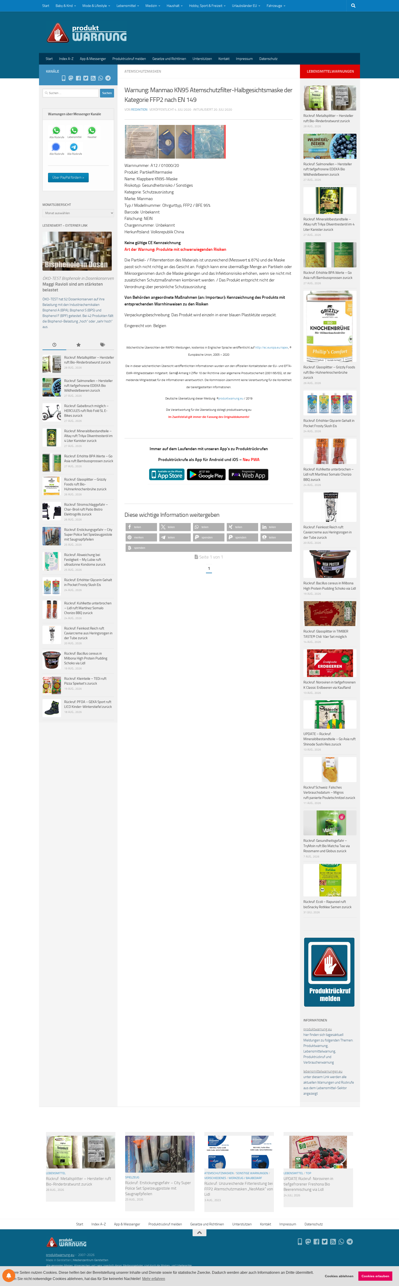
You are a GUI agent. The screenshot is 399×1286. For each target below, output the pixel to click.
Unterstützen (202, 59)
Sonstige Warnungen (252, 1173)
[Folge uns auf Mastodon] (71, 78)
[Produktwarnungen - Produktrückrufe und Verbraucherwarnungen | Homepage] (86, 32)
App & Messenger (93, 59)
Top (308, 1173)
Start (45, 6)
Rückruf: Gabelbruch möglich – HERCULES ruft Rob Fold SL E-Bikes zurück (86, 411)
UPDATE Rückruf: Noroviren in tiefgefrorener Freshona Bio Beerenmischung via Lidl (308, 1184)
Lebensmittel (126, 6)
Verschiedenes (215, 1178)
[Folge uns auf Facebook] (78, 78)
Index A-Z (66, 59)
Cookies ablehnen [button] (339, 1276)
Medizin (151, 6)
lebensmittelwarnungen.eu (322, 1071)
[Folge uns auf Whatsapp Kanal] (100, 78)
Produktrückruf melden (129, 59)
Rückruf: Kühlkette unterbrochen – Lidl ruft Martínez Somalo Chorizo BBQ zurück (88, 608)
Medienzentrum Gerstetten (90, 1260)
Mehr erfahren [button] (153, 1279)
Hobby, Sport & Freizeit (205, 6)
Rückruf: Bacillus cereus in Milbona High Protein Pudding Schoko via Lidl (85, 658)
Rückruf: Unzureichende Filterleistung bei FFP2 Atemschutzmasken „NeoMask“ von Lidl (238, 1189)
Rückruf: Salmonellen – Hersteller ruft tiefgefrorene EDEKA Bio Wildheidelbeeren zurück (88, 386)
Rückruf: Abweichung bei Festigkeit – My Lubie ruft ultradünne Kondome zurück (85, 560)
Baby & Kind (64, 6)
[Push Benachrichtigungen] (8, 1275)
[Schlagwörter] (102, 345)
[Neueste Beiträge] (54, 345)
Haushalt (173, 6)
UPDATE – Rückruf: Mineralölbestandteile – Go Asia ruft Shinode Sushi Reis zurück (329, 739)
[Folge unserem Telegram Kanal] (108, 78)
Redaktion (139, 110)
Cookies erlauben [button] (375, 1276)
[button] (141, 527)
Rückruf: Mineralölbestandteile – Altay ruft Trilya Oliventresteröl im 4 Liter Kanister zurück (88, 436)
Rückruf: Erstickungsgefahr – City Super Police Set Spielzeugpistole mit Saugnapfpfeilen (88, 534)
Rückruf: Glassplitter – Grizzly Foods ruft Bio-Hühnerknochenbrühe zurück (85, 484)
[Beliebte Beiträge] (78, 345)
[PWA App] (63, 78)
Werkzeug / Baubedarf (245, 1178)
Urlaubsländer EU (244, 6)
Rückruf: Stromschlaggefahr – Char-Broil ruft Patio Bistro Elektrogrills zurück (86, 509)
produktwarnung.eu (231, 398)
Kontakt (224, 59)
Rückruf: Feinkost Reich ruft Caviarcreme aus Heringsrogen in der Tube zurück (88, 633)
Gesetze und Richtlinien (169, 59)
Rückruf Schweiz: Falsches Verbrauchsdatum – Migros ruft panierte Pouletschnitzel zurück (329, 792)
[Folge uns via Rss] (93, 78)
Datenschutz (268, 59)
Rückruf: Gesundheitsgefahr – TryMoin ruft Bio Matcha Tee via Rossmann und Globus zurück (326, 846)
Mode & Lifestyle (94, 6)
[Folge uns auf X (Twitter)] (85, 78)
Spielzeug (132, 1177)
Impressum (244, 59)
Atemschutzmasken (142, 71)
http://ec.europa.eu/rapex (271, 347)
